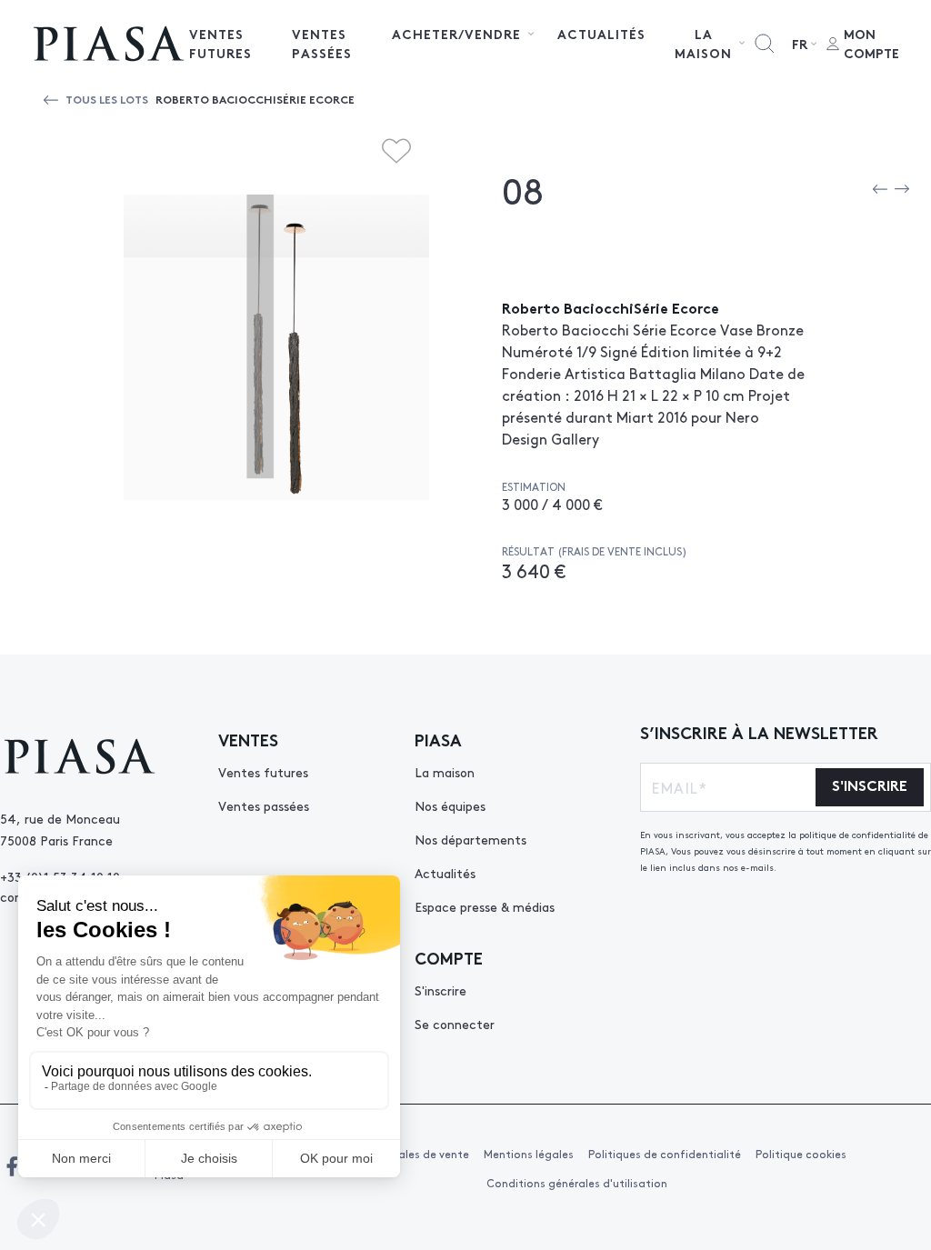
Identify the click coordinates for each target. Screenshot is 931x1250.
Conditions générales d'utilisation (576, 1182)
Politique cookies (801, 1153)
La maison (445, 772)
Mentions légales (529, 1153)
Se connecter (455, 1024)
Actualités (601, 34)
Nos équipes (450, 805)
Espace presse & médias (485, 906)
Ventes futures (220, 43)
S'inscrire (440, 990)
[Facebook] (12, 1166)
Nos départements (470, 839)
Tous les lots (106, 98)
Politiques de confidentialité (664, 1153)
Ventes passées (322, 43)
